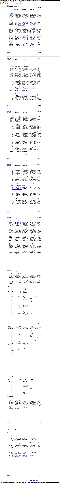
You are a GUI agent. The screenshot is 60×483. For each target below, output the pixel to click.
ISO (11, 35)
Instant (21, 0)
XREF (10, 0)
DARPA (15, 26)
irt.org (14, 3)
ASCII (38, 135)
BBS (27, 0)
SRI (31, 439)
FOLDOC (33, 0)
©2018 (31, 480)
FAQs (8, 0)
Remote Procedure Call (32, 44)
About (29, 0)
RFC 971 (9, 58)
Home (1, 0)
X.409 (33, 24)
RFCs (36, 0)
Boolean (31, 328)
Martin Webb (35, 480)
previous (25, 3)
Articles (4, 0)
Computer (22, 25)
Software (17, 0)
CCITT (30, 24)
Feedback (40, 0)
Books (24, 0)
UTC (13, 381)
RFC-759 (31, 446)
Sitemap (44, 0)
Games (13, 0)
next (28, 3)
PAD (8, 291)
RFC (12, 13)
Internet (27, 41)
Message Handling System (17, 189)
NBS (19, 25)
